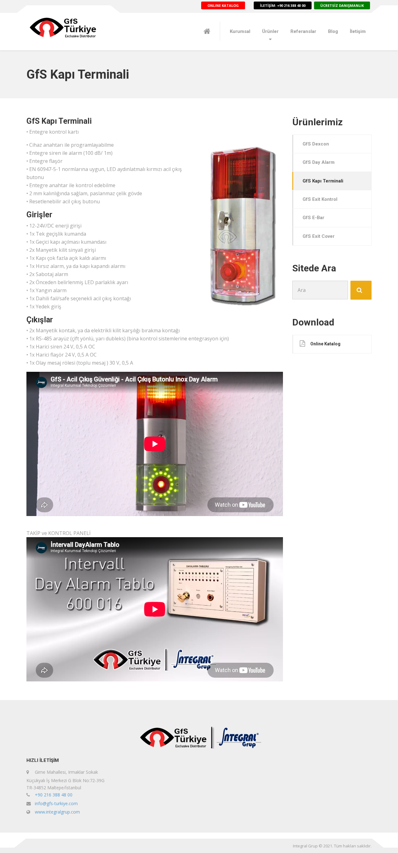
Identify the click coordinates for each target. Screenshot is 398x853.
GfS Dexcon (316, 144)
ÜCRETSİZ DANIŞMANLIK (342, 5)
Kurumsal (240, 31)
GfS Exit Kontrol (320, 199)
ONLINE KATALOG (223, 5)
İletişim (358, 31)
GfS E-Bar (313, 217)
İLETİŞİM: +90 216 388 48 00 (282, 5)
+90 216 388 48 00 (53, 795)
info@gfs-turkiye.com (56, 803)
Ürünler (270, 31)
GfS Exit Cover (319, 236)
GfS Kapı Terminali (323, 181)
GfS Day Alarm (319, 162)
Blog (333, 31)
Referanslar (303, 31)
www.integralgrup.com (57, 812)
